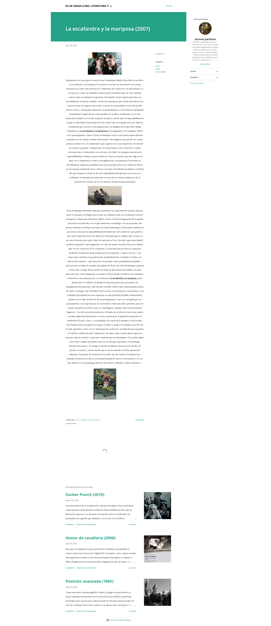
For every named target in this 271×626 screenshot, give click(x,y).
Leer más (132, 525)
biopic (158, 66)
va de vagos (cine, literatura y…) (88, 6)
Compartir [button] (160, 54)
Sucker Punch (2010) (85, 494)
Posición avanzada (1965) (89, 581)
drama (158, 69)
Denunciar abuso (197, 83)
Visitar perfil (205, 64)
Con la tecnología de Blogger (120, 620)
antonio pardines (205, 39)
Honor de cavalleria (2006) (90, 537)
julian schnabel (161, 72)
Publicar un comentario (86, 525)
